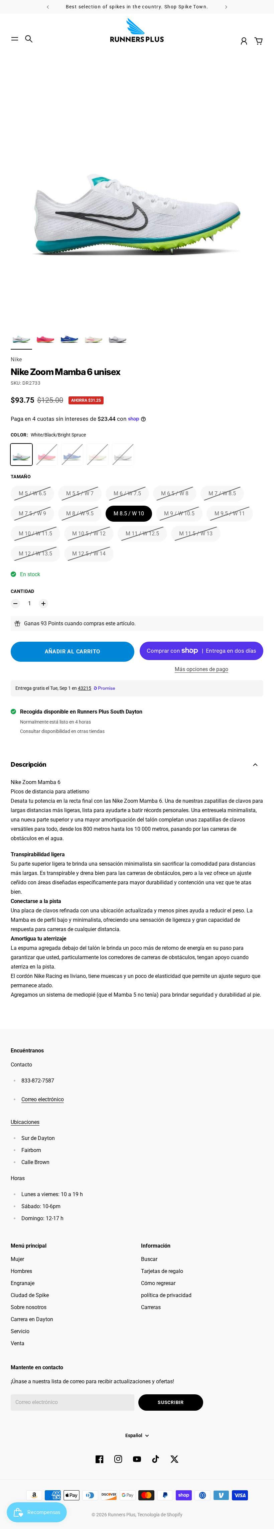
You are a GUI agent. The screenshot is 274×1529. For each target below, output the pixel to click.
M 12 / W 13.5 (35, 553)
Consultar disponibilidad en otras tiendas (62, 731)
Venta (17, 1343)
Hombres (21, 1271)
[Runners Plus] (137, 30)
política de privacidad (166, 1295)
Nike (16, 359)
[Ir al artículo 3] (69, 337)
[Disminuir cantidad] (15, 603)
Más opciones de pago (201, 669)
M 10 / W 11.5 (35, 533)
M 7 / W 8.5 (222, 493)
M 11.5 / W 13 (196, 533)
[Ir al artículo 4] (93, 337)
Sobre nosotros (28, 1307)
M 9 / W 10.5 (179, 513)
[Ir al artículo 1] (21, 337)
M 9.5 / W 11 (230, 513)
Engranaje (22, 1283)
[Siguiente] (226, 7)
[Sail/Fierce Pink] (97, 454)
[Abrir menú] (15, 38)
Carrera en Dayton (32, 1319)
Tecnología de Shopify (159, 1514)
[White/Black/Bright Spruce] (21, 454)
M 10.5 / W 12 (89, 533)
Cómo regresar (158, 1283)
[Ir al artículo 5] (117, 337)
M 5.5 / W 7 (80, 493)
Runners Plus (121, 1514)
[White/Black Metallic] (123, 454)
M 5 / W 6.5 (32, 493)
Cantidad (22, 591)
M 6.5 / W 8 (174, 493)
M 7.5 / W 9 (32, 513)
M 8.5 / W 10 (129, 513)
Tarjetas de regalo (162, 1271)
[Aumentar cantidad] (43, 603)
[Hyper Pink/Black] (46, 454)
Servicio (20, 1331)
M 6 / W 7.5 (127, 493)
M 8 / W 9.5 (80, 513)
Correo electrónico (42, 1099)
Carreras (151, 1307)
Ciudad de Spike (30, 1295)
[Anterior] (48, 7)
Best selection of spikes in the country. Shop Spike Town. (137, 6)
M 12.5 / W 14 (89, 553)
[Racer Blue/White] (72, 454)
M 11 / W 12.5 (142, 533)
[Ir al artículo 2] (45, 337)
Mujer (17, 1259)
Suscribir (170, 1402)
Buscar (149, 1259)
